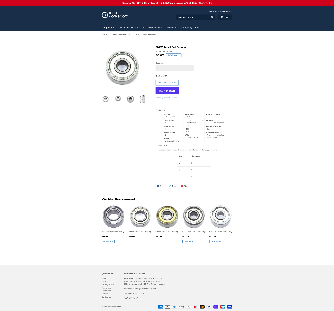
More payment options (167, 98)
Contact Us (106, 297)
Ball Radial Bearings (121, 34)
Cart (227, 17)
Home (104, 34)
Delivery (105, 294)
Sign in (211, 11)
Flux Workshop (114, 307)
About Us (106, 278)
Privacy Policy (108, 285)
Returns (105, 282)
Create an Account (225, 11)
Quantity (160, 63)
